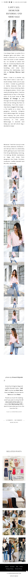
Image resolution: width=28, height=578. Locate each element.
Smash (16, 576)
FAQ (17, 566)
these (18, 394)
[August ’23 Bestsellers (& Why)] (14, 534)
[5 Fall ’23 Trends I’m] (14, 562)
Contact (12, 566)
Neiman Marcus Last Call (17, 411)
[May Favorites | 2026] (14, 480)
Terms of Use (18, 569)
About (6, 566)
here (17, 390)
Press (21, 566)
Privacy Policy (9, 569)
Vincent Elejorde (17, 377)
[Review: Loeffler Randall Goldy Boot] (14, 507)
